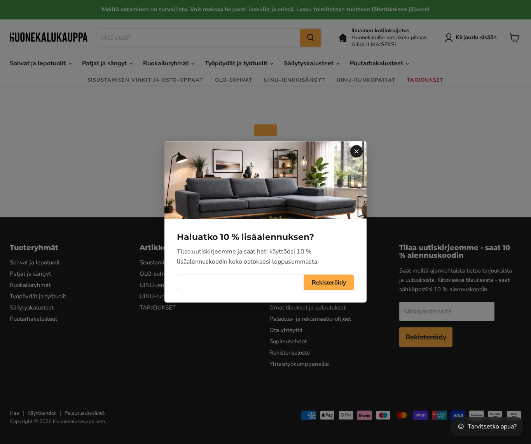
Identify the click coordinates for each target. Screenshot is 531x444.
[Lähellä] (356, 151)
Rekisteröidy (329, 282)
